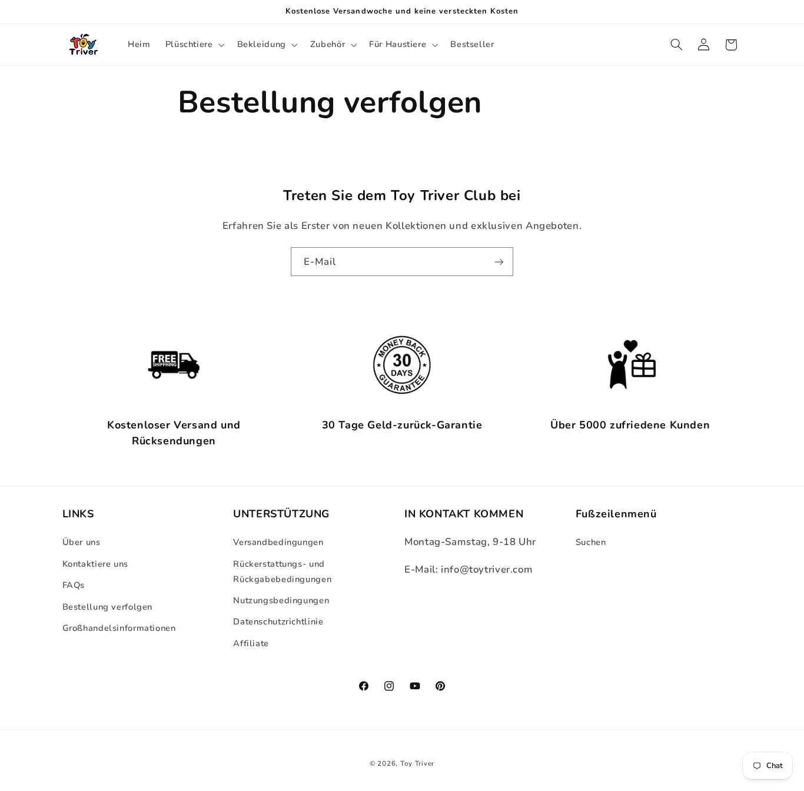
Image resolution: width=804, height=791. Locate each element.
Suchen (591, 542)
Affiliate (251, 643)
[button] (194, 45)
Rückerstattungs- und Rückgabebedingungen (282, 571)
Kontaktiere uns (95, 564)
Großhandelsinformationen (119, 628)
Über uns (81, 542)
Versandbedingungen (278, 542)
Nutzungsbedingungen (281, 600)
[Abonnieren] (499, 261)
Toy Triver (417, 763)
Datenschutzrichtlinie (278, 621)
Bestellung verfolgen (107, 607)
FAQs (73, 585)
